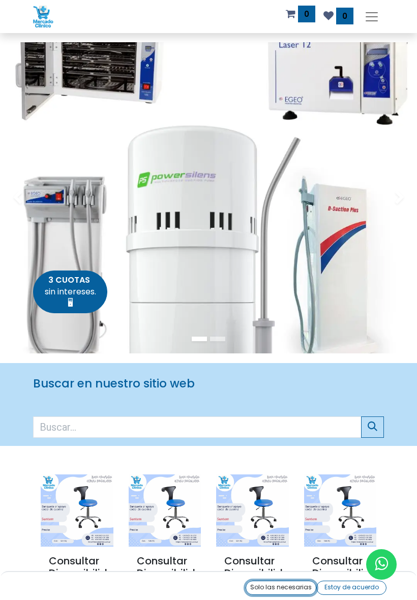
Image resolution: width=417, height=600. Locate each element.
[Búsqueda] (372, 427)
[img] (17, 197)
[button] (281, 588)
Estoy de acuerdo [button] (351, 587)
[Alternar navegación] (372, 16)
